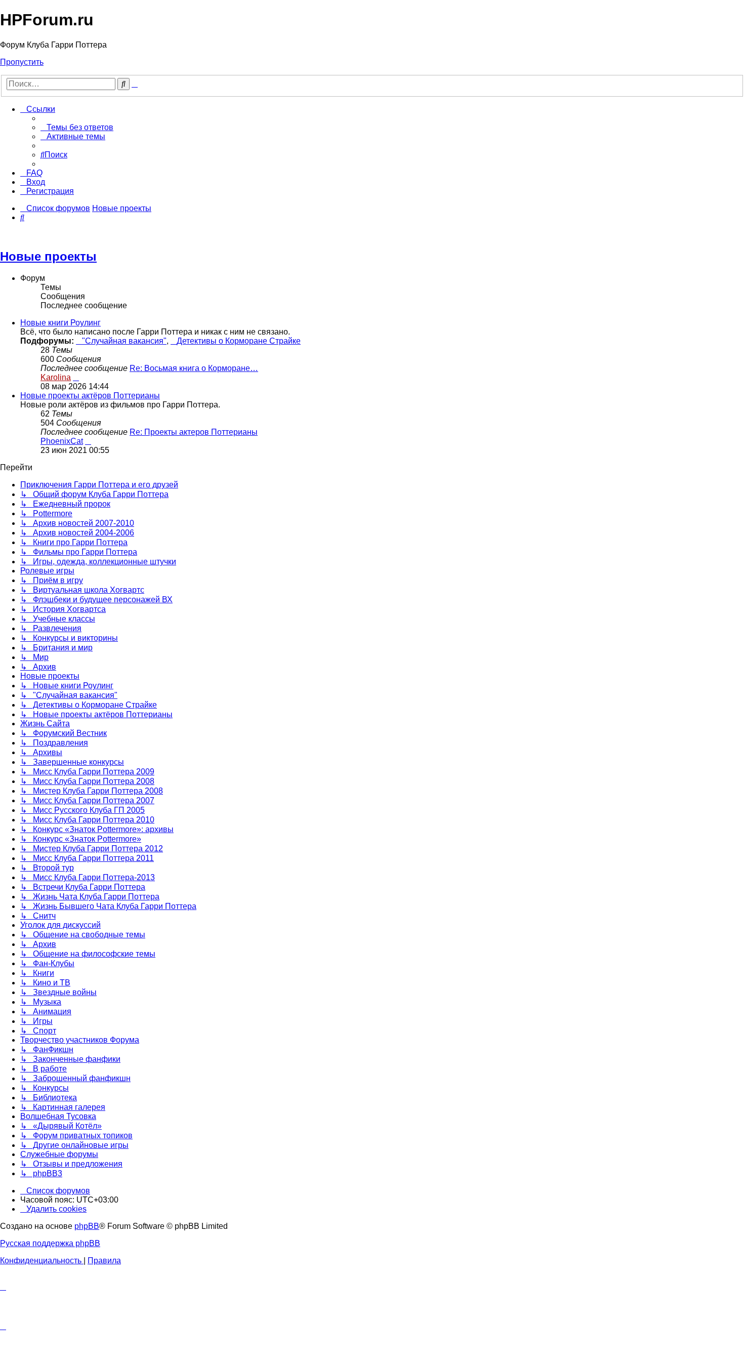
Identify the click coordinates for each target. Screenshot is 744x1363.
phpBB (86, 1226)
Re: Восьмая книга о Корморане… (194, 368)
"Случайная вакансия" (124, 341)
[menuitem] (76, 127)
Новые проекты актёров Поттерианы (90, 395)
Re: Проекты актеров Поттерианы (194, 432)
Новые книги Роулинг (60, 322)
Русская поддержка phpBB (50, 1243)
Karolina (55, 377)
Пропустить (22, 62)
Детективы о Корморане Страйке (239, 341)
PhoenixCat (61, 441)
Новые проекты (48, 256)
